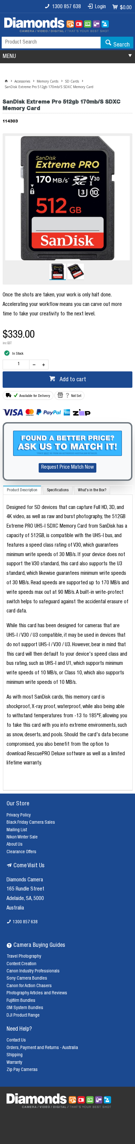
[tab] (22, 490)
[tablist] (68, 638)
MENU (9, 57)
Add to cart (72, 380)
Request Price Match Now (67, 467)
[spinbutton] (17, 364)
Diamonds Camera (25, 880)
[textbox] (51, 42)
